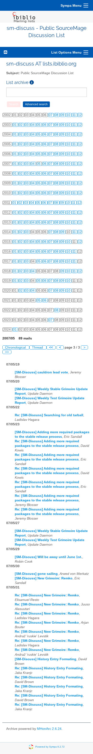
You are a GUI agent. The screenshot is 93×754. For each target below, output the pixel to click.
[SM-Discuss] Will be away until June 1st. (48, 557)
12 (80, 115)
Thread (38, 347)
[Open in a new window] (32, 82)
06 (45, 125)
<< (51, 347)
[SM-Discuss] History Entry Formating (45, 659)
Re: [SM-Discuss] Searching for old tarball (49, 415)
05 (39, 125)
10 (69, 115)
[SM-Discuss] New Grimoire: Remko (43, 578)
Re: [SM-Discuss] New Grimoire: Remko (47, 595)
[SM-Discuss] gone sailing (36, 574)
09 (63, 115)
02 (21, 125)
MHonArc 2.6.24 (49, 729)
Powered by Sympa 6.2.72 (50, 746)
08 (57, 115)
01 (15, 125)
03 (27, 125)
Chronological (16, 347)
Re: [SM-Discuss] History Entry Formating (49, 668)
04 (33, 125)
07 (51, 115)
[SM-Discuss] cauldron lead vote (41, 372)
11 (74, 115)
